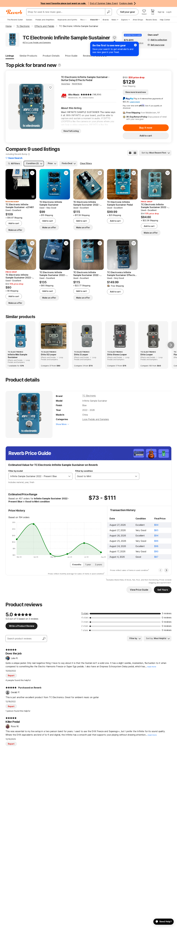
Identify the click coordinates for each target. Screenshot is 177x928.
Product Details (51, 55)
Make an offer (15, 230)
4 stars (84, 617)
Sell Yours (162, 589)
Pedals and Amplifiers (45, 20)
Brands (106, 20)
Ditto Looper (146, 354)
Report (11, 675)
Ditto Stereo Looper (117, 354)
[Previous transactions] (160, 570)
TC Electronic (89, 395)
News (114, 20)
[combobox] (38, 476)
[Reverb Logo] (14, 12)
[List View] (135, 153)
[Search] (108, 12)
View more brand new (135, 92)
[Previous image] (9, 184)
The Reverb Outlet (15, 20)
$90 (156, 551)
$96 (156, 541)
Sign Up (161, 12)
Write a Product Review (21, 626)
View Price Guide (139, 589)
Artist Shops (138, 20)
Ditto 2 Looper (81, 354)
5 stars (84, 613)
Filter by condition (84, 471)
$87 (156, 556)
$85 (156, 530)
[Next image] (32, 184)
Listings (10, 55)
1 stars (84, 630)
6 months (76, 564)
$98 (156, 546)
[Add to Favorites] (114, 38)
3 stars (84, 621)
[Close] (135, 45)
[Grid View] (130, 153)
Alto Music (74, 94)
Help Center (165, 20)
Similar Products (28, 55)
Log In (168, 12)
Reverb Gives (151, 20)
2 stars (84, 626)
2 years (98, 564)
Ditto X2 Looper (48, 354)
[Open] (69, 476)
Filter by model (15, 471)
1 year (88, 564)
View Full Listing (71, 131)
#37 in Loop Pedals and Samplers (37, 42)
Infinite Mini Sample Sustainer (17, 355)
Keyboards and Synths (67, 20)
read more (151, 667)
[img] (86, 94)
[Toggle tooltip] (59, 65)
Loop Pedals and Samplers (95, 419)
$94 (156, 525)
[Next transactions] (166, 570)
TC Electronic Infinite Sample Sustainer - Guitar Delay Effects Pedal (85, 79)
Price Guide (71, 55)
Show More (61, 424)
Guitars (29, 20)
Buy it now (145, 127)
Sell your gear (127, 12)
